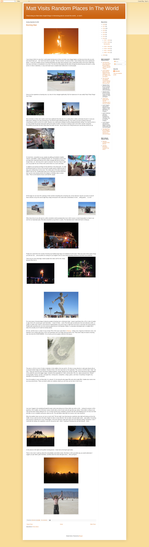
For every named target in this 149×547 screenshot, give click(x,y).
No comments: (44, 520)
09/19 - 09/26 (107, 42)
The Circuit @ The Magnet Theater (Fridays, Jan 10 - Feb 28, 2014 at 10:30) (106, 81)
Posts (116, 61)
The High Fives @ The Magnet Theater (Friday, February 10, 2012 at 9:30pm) (106, 132)
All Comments (118, 64)
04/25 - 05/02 (107, 46)
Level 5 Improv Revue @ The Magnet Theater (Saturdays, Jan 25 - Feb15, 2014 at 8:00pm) (107, 73)
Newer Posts (30, 524)
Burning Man (31, 25)
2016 (104, 28)
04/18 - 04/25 (107, 48)
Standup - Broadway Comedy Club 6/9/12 (106, 147)
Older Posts (93, 524)
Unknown (117, 71)
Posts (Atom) (36, 526)
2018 (104, 24)
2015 (104, 30)
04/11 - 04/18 (107, 50)
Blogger (81, 536)
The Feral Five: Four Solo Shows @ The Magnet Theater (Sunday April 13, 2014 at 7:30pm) (107, 65)
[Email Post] (50, 520)
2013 (104, 34)
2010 (104, 38)
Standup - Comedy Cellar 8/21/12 (106, 143)
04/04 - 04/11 (107, 52)
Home (61, 524)
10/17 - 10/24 (107, 40)
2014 (104, 32)
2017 (104, 26)
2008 (104, 55)
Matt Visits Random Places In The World (72, 8)
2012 (104, 36)
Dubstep (69, 331)
